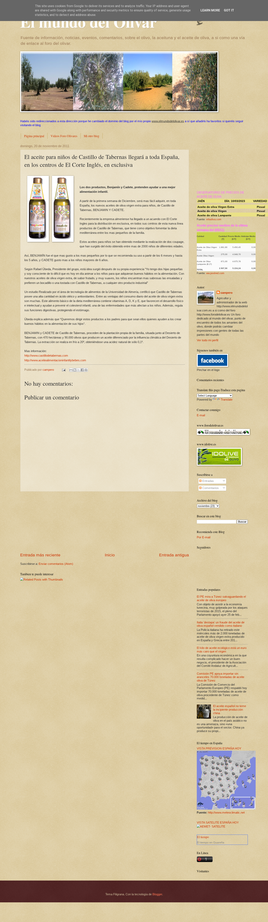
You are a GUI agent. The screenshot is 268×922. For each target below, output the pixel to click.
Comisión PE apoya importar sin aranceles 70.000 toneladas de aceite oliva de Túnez (220, 677)
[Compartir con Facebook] (82, 370)
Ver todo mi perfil (207, 340)
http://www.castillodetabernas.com (46, 355)
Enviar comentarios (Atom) (56, 563)
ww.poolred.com (215, 273)
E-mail (201, 415)
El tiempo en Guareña (210, 842)
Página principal (34, 136)
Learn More (210, 10)
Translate (226, 399)
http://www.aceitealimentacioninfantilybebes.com (55, 360)
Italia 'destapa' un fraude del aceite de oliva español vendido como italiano (220, 624)
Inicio (110, 555)
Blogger (157, 894)
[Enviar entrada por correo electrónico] (63, 369)
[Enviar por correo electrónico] (71, 370)
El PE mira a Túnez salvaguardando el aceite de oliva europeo (221, 598)
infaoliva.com (213, 219)
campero (226, 292)
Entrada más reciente (40, 555)
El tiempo (203, 837)
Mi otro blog (91, 136)
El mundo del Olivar (88, 21)
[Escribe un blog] (75, 370)
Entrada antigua (174, 555)
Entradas (207, 481)
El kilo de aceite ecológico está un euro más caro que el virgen (221, 649)
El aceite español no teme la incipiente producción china (229, 710)
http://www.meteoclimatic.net (226, 812)
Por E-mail (203, 537)
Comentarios (210, 488)
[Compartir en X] (78, 370)
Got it (229, 10)
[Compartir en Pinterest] (86, 370)
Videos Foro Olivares (64, 136)
